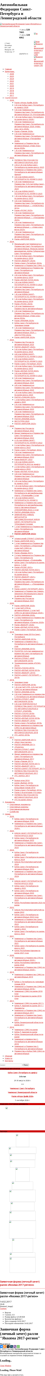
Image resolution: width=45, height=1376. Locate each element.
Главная (8, 69)
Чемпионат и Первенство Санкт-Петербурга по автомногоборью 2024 (28, 873)
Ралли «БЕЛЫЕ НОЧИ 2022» (26, 471)
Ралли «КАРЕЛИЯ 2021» (24, 541)
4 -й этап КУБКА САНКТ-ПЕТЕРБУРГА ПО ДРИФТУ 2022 (28, 441)
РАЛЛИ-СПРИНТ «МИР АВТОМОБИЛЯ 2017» (24, 750)
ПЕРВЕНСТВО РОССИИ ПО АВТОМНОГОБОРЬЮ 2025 (26, 161)
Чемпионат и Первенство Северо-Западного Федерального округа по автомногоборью (29, 593)
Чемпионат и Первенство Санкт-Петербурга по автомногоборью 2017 (28, 1017)
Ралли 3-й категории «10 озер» (28, 792)
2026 (12, 74)
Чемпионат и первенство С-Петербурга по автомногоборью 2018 (28, 1041)
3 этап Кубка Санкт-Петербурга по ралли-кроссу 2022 (29, 446)
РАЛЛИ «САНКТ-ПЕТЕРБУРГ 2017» (29, 768)
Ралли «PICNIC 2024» (23, 304)
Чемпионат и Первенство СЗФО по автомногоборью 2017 (29, 1011)
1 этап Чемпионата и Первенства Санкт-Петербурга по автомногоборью (28, 528)
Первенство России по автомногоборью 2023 (24, 343)
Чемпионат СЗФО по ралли (26, 1029)
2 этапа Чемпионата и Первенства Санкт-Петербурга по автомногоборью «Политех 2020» (29, 620)
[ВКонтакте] (1, 1346)
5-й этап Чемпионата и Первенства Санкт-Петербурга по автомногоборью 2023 (29, 380)
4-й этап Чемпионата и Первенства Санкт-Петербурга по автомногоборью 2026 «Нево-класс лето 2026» (29, 125)
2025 (12, 76)
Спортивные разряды (19, 807)
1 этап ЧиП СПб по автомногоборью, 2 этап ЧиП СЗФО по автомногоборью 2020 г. (29, 610)
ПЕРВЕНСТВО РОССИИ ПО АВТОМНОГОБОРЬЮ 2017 (26, 772)
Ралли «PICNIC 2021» (23, 567)
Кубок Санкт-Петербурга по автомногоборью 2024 (26, 867)
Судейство (14, 811)
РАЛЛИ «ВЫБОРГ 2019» (24, 672)
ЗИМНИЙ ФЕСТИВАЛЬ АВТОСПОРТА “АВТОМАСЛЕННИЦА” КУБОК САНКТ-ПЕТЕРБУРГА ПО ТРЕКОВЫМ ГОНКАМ (27, 519)
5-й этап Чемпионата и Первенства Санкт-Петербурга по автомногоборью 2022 (29, 454)
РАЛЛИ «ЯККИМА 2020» (24, 615)
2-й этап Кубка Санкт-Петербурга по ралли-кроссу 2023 (29, 367)
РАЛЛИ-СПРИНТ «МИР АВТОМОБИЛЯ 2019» (24, 659)
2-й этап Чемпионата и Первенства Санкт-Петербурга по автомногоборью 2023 (29, 414)
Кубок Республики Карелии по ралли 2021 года (27, 951)
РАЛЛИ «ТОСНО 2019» (24, 668)
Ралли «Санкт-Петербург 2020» (28, 629)
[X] (8, 1346)
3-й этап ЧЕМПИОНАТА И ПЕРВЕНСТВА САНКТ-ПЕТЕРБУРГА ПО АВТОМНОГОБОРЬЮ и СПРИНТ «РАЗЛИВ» (29, 707)
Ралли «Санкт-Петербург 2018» (28, 723)
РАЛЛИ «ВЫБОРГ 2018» (24, 720)
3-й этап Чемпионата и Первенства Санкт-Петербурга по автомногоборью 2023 (29, 406)
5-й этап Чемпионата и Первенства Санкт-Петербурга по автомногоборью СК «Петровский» (29, 112)
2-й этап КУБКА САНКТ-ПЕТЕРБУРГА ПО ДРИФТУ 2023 (28, 374)
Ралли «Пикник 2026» (23, 131)
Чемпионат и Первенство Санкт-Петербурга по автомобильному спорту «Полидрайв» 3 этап (28, 493)
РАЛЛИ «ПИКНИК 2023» (25, 397)
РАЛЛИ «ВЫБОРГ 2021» (24, 577)
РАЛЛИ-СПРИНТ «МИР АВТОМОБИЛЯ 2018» (24, 700)
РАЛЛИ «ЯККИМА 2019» (24, 648)
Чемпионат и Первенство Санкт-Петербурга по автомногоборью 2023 (28, 897)
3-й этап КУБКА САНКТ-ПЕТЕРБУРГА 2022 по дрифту (27, 463)
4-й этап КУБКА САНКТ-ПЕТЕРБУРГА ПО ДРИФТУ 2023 (28, 355)
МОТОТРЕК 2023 (21, 421)
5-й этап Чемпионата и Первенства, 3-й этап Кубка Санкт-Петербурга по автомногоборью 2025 (29, 185)
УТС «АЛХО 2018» (22, 735)
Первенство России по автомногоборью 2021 (24, 599)
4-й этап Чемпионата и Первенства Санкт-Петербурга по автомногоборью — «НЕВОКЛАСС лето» (29, 204)
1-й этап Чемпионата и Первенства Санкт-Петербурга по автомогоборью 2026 (29, 152)
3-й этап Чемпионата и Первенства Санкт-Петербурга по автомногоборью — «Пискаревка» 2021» (29, 583)
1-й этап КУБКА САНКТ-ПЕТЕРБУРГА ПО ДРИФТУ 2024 (28, 295)
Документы (10, 802)
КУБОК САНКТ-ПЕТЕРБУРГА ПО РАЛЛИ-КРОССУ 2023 (28, 882)
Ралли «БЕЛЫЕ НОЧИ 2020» (26, 627)
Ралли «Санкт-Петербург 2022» (28, 450)
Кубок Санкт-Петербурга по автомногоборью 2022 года (26, 915)
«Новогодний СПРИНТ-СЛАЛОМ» (29, 538)
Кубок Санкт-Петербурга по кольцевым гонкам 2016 (26, 786)
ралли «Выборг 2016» (23, 783)
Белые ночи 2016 (22, 780)
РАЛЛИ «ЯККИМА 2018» (24, 692)
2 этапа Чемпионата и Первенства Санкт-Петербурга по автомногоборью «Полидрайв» (29, 557)
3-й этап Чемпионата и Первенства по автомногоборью (28, 307)
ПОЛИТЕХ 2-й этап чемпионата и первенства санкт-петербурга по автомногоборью (28, 653)
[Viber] (14, 1346)
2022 (12, 81)
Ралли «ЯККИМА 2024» (24, 320)
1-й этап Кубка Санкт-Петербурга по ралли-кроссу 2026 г (29, 118)
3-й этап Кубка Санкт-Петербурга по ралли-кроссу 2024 (29, 257)
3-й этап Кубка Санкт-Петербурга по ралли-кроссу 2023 (29, 350)
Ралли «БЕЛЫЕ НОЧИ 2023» (26, 371)
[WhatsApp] (18, 1346)
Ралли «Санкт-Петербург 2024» (28, 263)
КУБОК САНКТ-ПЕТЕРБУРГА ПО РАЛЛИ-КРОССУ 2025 (28, 834)
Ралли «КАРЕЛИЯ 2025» (24, 239)
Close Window (5, 1366)
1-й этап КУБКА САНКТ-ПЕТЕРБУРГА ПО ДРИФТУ (26, 499)
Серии (7, 814)
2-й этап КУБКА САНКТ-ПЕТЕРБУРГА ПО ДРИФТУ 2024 (28, 283)
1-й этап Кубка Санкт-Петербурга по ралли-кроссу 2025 (29, 197)
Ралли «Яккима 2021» (23, 553)
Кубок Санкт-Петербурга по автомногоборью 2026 (26, 820)
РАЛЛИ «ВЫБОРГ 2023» (24, 347)
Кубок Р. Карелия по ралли (25, 1032)
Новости (8, 1058)
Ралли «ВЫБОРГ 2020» (24, 625)
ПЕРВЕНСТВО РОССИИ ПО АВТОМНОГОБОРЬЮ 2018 (26, 731)
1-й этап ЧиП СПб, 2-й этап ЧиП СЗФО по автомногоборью (28, 688)
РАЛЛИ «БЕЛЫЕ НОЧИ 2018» (27, 718)
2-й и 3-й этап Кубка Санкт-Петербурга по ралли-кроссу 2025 (29, 166)
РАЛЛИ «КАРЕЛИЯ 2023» (25, 423)
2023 (12, 339)
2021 (12, 83)
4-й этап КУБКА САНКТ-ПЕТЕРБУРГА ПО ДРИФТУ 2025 (28, 178)
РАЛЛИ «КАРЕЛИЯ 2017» (25, 739)
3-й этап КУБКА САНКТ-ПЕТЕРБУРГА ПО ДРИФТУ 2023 (28, 360)
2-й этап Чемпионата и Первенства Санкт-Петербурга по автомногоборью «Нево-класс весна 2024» (29, 314)
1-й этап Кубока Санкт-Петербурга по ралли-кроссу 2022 (29, 487)
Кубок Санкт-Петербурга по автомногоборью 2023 (26, 891)
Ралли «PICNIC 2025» (23, 210)
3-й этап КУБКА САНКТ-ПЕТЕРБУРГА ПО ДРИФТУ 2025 (28, 192)
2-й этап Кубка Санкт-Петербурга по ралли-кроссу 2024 (29, 276)
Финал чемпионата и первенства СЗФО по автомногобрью (28, 726)
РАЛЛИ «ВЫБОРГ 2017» (24, 766)
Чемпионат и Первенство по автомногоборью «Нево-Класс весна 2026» (27, 145)
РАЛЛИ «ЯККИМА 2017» (24, 744)
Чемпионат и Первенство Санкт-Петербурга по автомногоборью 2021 (28, 940)
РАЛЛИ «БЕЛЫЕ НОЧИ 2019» (27, 670)
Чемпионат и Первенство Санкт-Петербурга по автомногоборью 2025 (28, 845)
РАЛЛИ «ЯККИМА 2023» (24, 419)
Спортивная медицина (19, 809)
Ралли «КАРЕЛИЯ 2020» (24, 605)
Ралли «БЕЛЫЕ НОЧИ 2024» (26, 280)
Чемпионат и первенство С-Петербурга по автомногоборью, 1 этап (29, 643)
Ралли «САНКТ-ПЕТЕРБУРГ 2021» (29, 589)
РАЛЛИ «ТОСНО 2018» (24, 713)
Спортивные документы (20, 804)
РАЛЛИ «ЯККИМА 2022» (24, 512)
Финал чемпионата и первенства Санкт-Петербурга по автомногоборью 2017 (28, 756)
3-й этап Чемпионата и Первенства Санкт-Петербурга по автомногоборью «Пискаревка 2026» (29, 137)
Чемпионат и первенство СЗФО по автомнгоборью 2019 (29, 975)
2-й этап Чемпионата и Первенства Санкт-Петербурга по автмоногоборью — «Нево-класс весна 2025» (29, 226)
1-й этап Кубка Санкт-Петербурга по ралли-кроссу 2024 (29, 300)
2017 (12, 95)
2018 (12, 90)
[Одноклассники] (4, 1346)
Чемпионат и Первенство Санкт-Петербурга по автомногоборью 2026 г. (28, 826)
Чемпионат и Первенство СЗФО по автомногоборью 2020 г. (29, 968)
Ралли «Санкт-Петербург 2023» (28, 363)
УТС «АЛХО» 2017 (22, 775)
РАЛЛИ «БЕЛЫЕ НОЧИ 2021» (27, 569)
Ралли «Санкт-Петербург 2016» (28, 790)
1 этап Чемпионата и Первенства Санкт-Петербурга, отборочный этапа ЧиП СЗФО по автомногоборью (28, 547)
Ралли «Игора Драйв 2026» (26, 102)
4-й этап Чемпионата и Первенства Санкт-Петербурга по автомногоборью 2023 (29, 387)
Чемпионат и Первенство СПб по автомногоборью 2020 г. (28, 958)
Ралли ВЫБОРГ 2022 (23, 459)
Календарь (9, 71)
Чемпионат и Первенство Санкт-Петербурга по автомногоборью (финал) (28, 172)
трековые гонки (21, 682)
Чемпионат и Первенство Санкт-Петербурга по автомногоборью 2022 (28, 921)
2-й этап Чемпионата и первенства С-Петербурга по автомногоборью (29, 695)
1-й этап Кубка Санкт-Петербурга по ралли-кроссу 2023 (29, 393)
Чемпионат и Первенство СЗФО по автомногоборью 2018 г (29, 987)
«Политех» (19, 747)
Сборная (8, 1056)
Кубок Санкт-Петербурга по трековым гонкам (26, 324)
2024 (12, 78)
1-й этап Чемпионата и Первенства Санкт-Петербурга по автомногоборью (29, 234)
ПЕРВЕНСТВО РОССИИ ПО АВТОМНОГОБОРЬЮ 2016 (26, 796)
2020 (12, 86)
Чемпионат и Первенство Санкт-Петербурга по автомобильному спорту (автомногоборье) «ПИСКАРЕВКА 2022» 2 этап (28, 506)
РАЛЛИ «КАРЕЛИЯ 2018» (25, 684)
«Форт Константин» (23, 742)
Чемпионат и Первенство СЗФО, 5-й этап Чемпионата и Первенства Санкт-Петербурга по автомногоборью (29, 269)
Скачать (3, 1308)
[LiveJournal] (11, 1346)
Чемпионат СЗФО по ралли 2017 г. (29, 1003)
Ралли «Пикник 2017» (23, 761)
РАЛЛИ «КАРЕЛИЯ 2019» (25, 639)
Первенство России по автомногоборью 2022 (24, 429)
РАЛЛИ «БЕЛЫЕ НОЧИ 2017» (27, 763)
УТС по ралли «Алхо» (23, 799)
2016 (12, 93)
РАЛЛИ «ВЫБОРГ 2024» (24, 260)
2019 (12, 88)
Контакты (9, 1060)
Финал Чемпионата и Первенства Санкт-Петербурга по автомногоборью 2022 (29, 435)
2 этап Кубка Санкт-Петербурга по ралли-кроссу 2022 (29, 467)
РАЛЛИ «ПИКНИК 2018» (25, 716)
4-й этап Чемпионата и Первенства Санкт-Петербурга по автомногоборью (29, 289)
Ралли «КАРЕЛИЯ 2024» (24, 337)
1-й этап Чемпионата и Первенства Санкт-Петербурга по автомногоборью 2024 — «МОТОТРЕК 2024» (29, 331)
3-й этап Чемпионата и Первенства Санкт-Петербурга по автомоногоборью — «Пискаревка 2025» (29, 216)
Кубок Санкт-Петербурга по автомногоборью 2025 (26, 839)
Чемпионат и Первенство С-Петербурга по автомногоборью (28, 1047)
